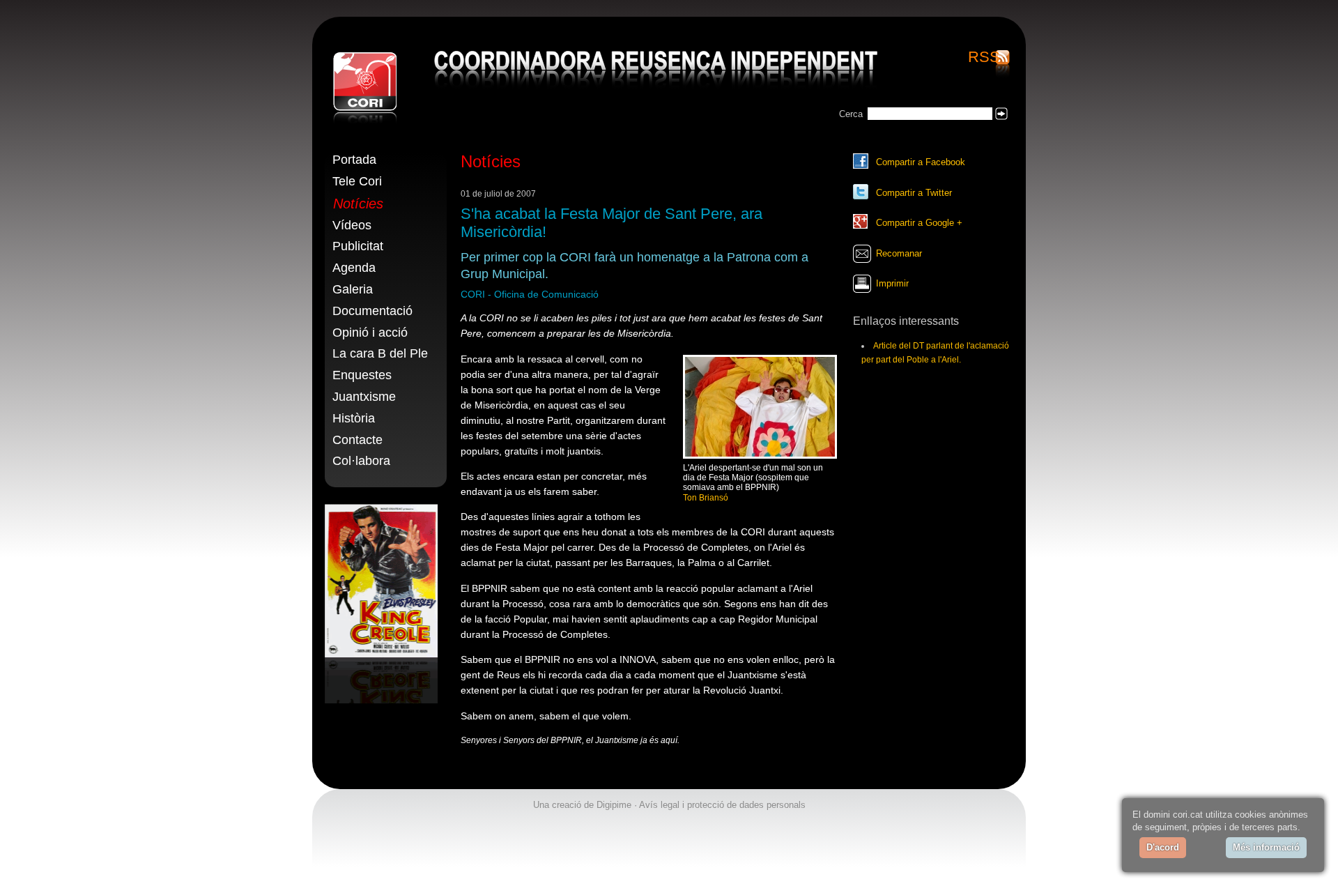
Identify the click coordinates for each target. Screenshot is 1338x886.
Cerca (851, 114)
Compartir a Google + (919, 222)
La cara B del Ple (380, 353)
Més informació (1266, 847)
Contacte (357, 440)
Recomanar (899, 253)
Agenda (354, 268)
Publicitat (357, 246)
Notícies (358, 204)
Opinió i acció (370, 332)
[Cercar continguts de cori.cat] (1001, 113)
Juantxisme (364, 397)
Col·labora (361, 461)
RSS (984, 58)
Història (353, 418)
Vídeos (351, 225)
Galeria (352, 289)
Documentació (372, 311)
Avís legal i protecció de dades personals (722, 805)
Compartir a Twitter (914, 193)
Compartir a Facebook (920, 162)
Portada (354, 160)
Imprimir (892, 283)
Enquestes (362, 375)
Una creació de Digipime (582, 805)
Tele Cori (357, 181)
